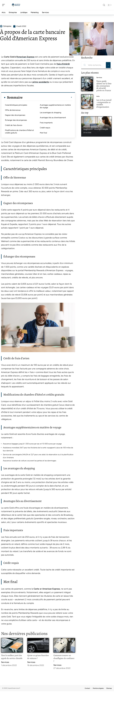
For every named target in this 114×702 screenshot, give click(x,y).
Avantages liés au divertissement (53, 117)
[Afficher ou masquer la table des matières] (47, 97)
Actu (98, 96)
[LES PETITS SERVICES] (16, 5)
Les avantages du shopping (50, 112)
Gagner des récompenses (15, 115)
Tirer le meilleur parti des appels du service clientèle (11, 657)
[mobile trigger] (4, 5)
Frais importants (46, 123)
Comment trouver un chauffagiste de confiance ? (63, 658)
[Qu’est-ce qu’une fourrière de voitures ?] (38, 645)
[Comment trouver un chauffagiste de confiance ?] (64, 645)
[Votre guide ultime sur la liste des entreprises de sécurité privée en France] (87, 84)
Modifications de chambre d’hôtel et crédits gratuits (19, 131)
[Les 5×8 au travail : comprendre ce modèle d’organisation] (87, 101)
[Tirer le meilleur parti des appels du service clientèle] (12, 645)
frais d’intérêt (63, 64)
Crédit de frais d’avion (13, 125)
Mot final (43, 133)
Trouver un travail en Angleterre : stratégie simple (95, 128)
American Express (25, 57)
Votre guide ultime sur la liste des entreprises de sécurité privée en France (103, 86)
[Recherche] (104, 5)
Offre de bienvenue (12, 110)
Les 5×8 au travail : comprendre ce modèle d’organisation (103, 103)
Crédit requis (45, 128)
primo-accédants (40, 82)
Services (5, 662)
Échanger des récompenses (16, 120)
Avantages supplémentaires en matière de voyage (55, 106)
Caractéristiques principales (16, 105)
